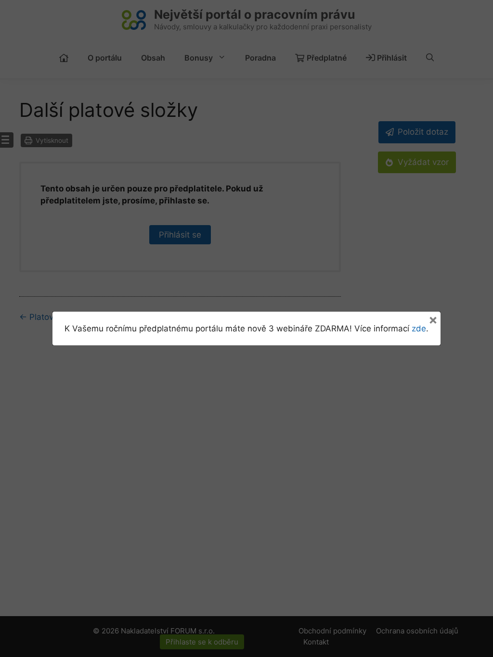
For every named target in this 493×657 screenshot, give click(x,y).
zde (419, 328)
